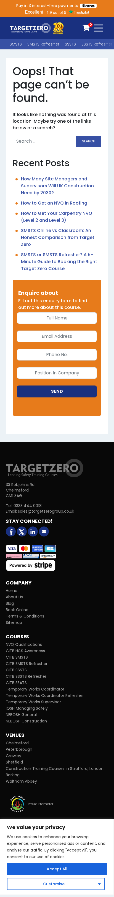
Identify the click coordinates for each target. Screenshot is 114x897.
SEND (57, 391)
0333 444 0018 (28, 505)
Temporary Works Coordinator (35, 689)
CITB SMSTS (17, 657)
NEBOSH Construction (26, 721)
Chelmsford (17, 743)
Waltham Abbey (21, 781)
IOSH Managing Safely (27, 708)
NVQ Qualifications (24, 644)
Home (11, 590)
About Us (14, 597)
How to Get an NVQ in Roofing (54, 203)
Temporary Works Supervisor (33, 702)
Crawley (13, 756)
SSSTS (70, 44)
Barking (13, 775)
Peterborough (19, 749)
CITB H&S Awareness (25, 651)
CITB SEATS (16, 683)
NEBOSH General (21, 714)
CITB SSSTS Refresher (26, 676)
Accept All (57, 869)
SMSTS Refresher (43, 44)
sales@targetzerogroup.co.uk (46, 511)
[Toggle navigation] (98, 28)
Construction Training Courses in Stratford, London (55, 768)
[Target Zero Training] (44, 467)
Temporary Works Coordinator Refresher (45, 695)
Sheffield (14, 762)
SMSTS (16, 44)
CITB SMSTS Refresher (26, 663)
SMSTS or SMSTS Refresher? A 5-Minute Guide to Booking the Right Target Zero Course (59, 261)
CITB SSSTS (16, 670)
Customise (54, 884)
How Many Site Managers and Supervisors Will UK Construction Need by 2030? (57, 186)
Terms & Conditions (25, 616)
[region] (57, 857)
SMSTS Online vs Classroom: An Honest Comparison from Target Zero (57, 237)
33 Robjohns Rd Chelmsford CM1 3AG (20, 490)
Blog (10, 603)
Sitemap (14, 622)
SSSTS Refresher (96, 44)
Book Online (17, 610)
